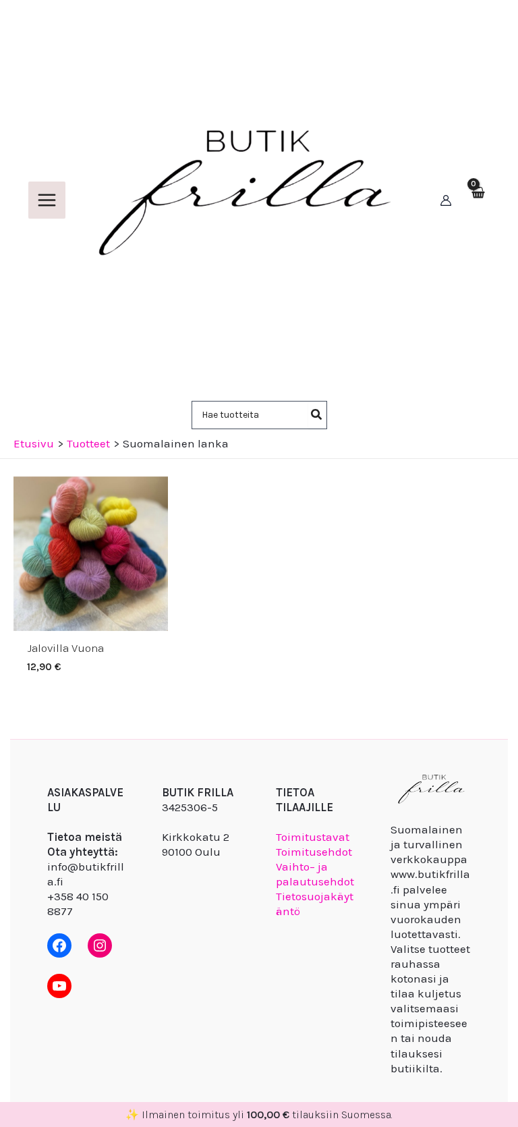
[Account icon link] (446, 200)
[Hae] (317, 415)
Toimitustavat (312, 837)
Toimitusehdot (314, 851)
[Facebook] (59, 945)
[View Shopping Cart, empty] (477, 200)
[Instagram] (100, 945)
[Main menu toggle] (46, 200)
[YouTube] (59, 986)
